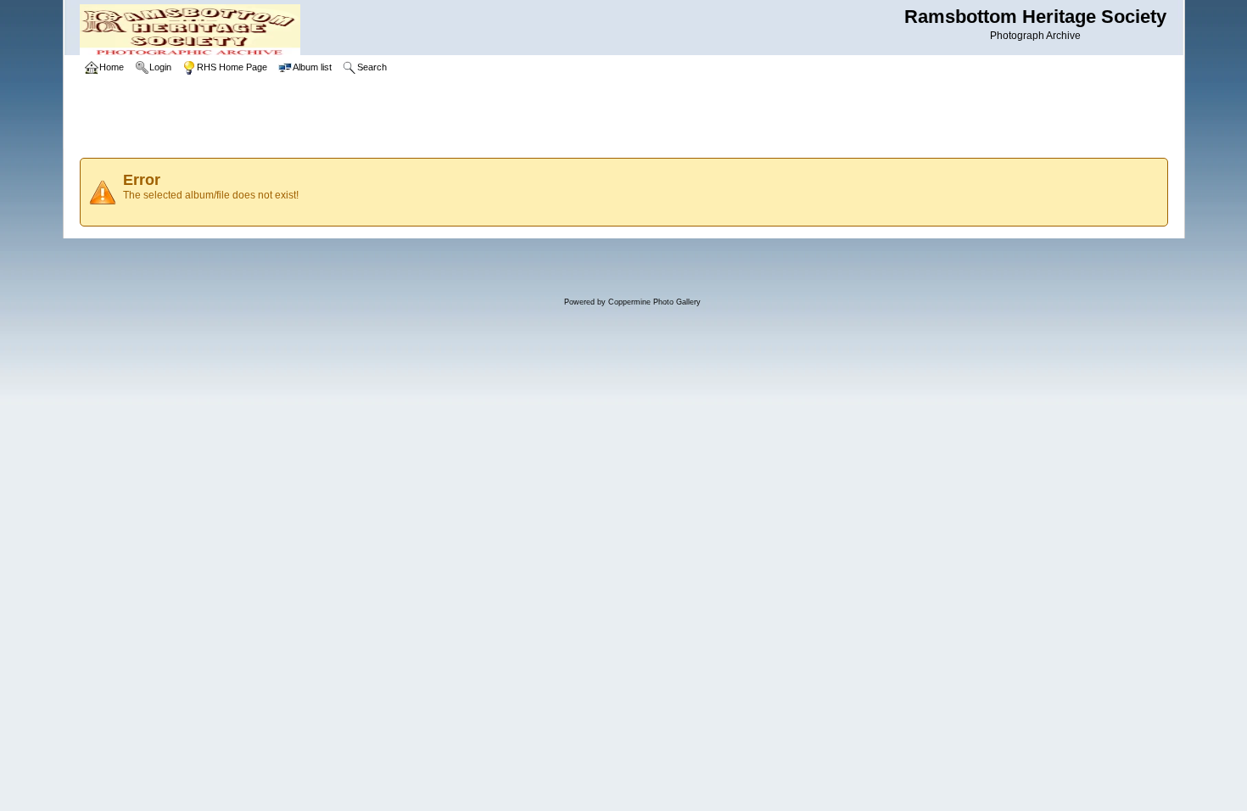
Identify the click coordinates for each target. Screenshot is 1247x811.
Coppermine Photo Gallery (654, 302)
